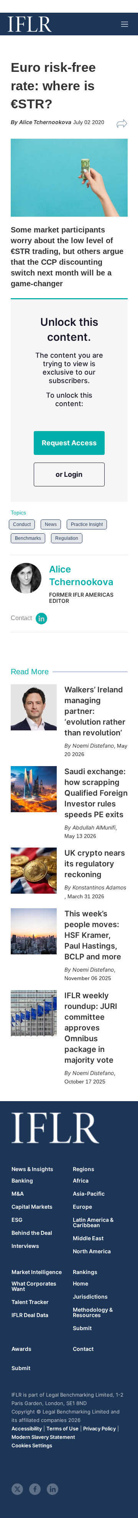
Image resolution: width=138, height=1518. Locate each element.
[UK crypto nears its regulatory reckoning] (34, 871)
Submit (82, 1328)
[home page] (30, 24)
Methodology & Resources (93, 1312)
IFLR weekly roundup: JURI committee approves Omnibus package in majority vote (90, 1028)
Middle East (88, 1238)
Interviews (25, 1246)
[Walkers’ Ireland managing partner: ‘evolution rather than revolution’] (34, 707)
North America (92, 1251)
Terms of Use (62, 1428)
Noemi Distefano (93, 745)
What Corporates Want (34, 1286)
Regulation (66, 538)
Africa (81, 1180)
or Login (69, 474)
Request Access (69, 443)
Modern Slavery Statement (43, 1437)
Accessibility (27, 1428)
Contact (83, 1348)
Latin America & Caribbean (93, 1222)
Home (80, 1283)
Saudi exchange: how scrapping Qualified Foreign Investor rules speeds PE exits (96, 793)
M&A (18, 1193)
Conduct (22, 524)
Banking (22, 1180)
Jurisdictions (90, 1296)
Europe (82, 1206)
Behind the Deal (32, 1233)
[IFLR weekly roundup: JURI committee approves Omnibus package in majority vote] (34, 1013)
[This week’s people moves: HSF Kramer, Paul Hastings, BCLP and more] (34, 931)
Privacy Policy (99, 1428)
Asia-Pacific (89, 1193)
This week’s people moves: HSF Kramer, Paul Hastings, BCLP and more (92, 935)
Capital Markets (32, 1206)
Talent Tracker (30, 1302)
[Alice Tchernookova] (30, 583)
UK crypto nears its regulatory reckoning (94, 863)
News (51, 524)
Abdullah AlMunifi (93, 827)
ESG (17, 1220)
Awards (21, 1348)
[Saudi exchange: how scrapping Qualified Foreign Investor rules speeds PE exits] (34, 789)
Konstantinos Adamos (99, 887)
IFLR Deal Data (30, 1315)
